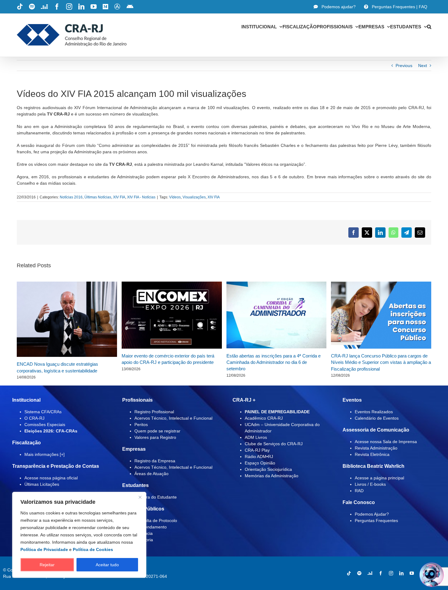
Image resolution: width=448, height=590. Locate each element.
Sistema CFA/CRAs (43, 411)
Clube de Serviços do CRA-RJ (274, 443)
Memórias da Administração (271, 475)
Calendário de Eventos (377, 418)
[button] (429, 26)
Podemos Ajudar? (372, 514)
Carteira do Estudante (155, 497)
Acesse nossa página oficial (51, 477)
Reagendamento (150, 526)
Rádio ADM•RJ (259, 456)
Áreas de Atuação (151, 473)
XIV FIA (119, 197)
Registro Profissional (154, 411)
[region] (79, 535)
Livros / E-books (370, 484)
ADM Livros (256, 437)
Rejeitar (47, 564)
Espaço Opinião (260, 462)
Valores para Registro (155, 437)
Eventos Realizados (374, 411)
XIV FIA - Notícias (141, 197)
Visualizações (194, 197)
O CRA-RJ (34, 418)
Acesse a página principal (379, 477)
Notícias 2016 (71, 197)
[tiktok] (349, 573)
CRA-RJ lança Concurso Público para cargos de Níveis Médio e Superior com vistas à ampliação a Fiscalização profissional (381, 362)
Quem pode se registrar (157, 430)
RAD (359, 490)
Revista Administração (376, 448)
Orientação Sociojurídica (268, 469)
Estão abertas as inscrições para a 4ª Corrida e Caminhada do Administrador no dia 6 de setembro (273, 362)
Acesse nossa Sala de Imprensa (386, 441)
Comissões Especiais (44, 424)
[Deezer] (370, 573)
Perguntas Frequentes (376, 520)
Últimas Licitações (41, 484)
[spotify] (359, 573)
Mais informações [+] (44, 454)
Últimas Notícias (97, 197)
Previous (404, 65)
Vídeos (175, 197)
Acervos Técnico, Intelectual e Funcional (173, 418)
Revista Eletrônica (372, 454)
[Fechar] (140, 497)
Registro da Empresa (154, 460)
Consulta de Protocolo (155, 520)
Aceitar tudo (107, 564)
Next (422, 65)
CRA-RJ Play (257, 450)
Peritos (141, 424)
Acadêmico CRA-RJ (264, 418)
